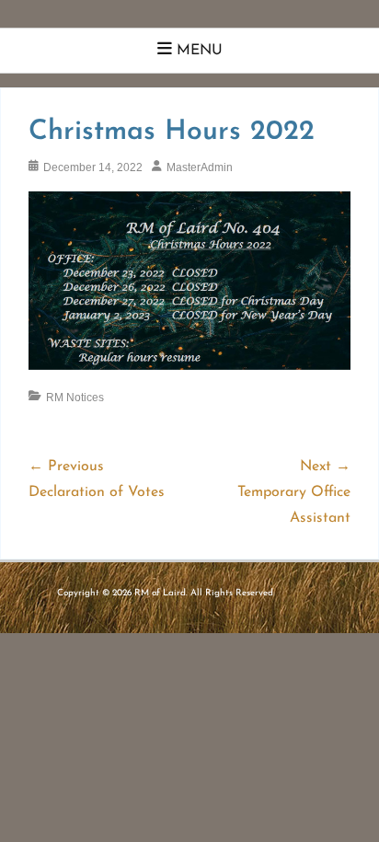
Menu (200, 50)
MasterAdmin (200, 167)
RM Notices (75, 397)
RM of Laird (160, 593)
